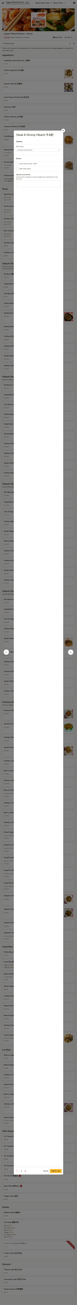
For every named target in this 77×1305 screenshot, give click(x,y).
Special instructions (23, 175)
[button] (6, 654)
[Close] (63, 130)
